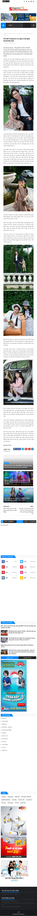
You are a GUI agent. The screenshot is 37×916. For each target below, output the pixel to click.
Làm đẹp (4, 732)
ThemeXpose (21, 914)
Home (4, 33)
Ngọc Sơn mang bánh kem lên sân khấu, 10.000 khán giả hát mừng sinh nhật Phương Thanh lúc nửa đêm (17, 482)
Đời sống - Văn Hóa (7, 727)
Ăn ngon (4, 718)
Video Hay (4, 750)
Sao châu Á (5, 738)
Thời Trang (5, 744)
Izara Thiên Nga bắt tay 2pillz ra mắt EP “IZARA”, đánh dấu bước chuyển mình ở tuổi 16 (17, 499)
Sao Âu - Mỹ (5, 735)
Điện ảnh (4, 724)
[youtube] (29, 1)
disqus (26, 521)
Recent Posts (27, 657)
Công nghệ (5, 721)
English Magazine (6, 730)
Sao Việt (9, 33)
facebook (32, 521)
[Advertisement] (18, 600)
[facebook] (24, 1)
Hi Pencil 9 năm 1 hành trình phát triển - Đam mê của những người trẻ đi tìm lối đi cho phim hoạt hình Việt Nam (22, 652)
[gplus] (34, 1)
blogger (19, 521)
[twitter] (27, 1)
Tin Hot (4, 747)
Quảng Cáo (9, 657)
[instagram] (31, 1)
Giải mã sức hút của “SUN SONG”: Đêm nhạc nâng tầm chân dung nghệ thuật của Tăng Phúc (18, 466)
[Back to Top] (19, 912)
